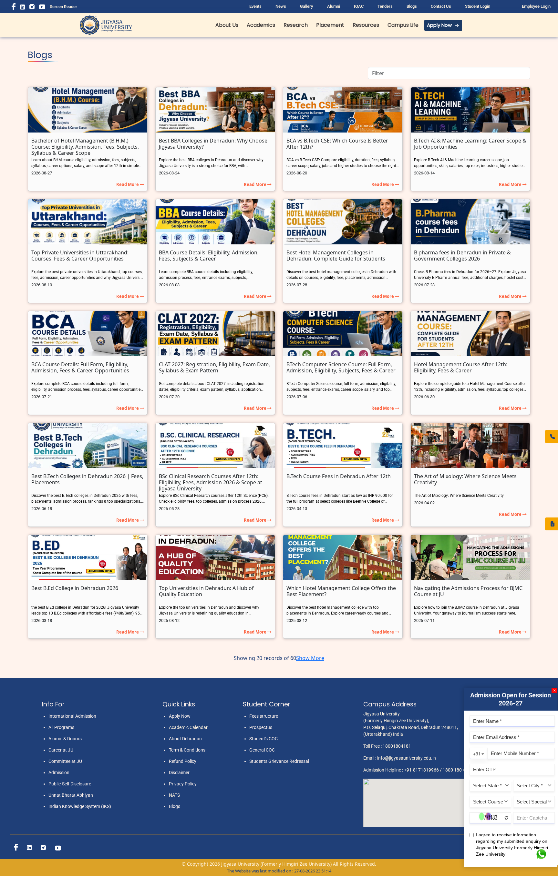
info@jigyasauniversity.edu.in (406, 758)
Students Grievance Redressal (279, 761)
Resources (366, 25)
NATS (174, 795)
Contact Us (441, 6)
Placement (330, 25)
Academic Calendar (188, 727)
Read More (128, 184)
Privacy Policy (183, 783)
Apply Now (439, 25)
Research (296, 25)
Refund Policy (182, 761)
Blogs (412, 6)
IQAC (359, 6)
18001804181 (397, 746)
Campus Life (403, 25)
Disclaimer (179, 772)
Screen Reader (63, 6)
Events (255, 6)
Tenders (385, 6)
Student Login (477, 6)
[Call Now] (551, 436)
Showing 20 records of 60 (265, 658)
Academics (261, 25)
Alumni (333, 6)
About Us (226, 25)
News (280, 6)
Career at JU (60, 750)
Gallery (306, 6)
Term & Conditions (187, 750)
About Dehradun (185, 738)
